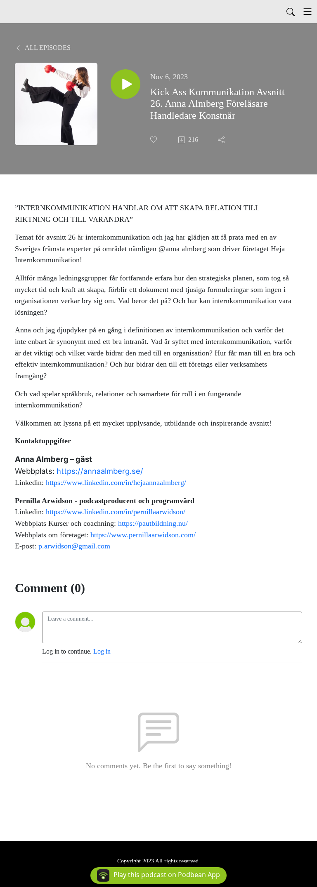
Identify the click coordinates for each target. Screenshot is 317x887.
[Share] (222, 140)
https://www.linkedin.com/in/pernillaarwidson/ (115, 512)
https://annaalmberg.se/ (100, 470)
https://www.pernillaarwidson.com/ (143, 535)
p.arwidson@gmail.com (74, 546)
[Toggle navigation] (307, 11)
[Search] (290, 11)
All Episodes (47, 47)
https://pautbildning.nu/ (153, 523)
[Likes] (154, 139)
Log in (102, 651)
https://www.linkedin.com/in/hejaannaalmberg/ (116, 482)
